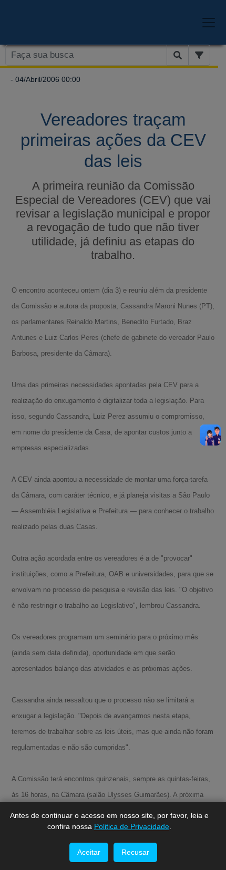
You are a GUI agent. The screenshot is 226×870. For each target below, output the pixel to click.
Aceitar (88, 852)
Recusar (135, 852)
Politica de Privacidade (131, 826)
